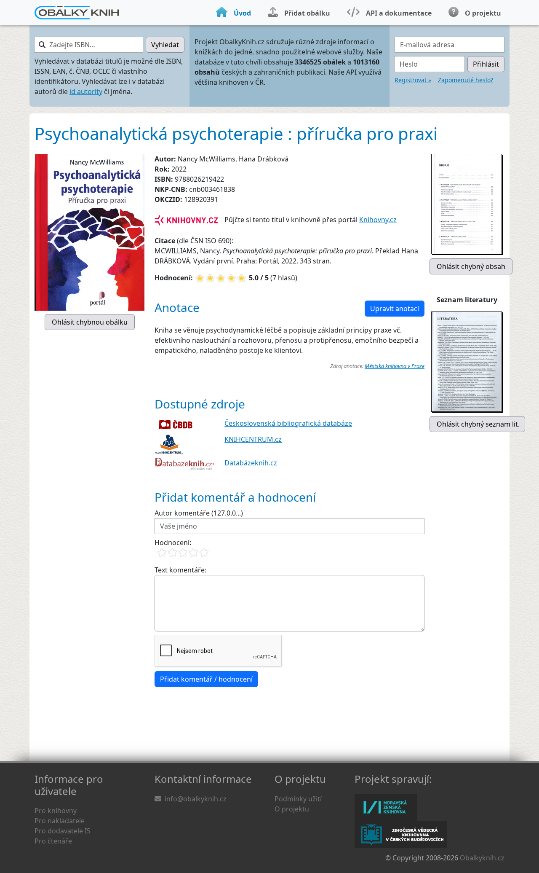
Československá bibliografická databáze (288, 423)
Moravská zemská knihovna (386, 807)
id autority (85, 91)
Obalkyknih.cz (482, 857)
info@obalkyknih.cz (196, 798)
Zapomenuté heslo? (465, 80)
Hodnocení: (173, 542)
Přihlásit (486, 64)
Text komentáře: (180, 570)
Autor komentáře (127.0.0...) (199, 513)
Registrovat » (413, 80)
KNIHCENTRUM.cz (253, 439)
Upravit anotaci (394, 308)
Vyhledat (165, 44)
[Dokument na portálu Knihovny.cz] (186, 219)
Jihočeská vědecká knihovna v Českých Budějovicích (401, 834)
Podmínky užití (298, 798)
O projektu (292, 809)
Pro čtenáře (53, 841)
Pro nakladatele (60, 820)
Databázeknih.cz (250, 462)
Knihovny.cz (378, 219)
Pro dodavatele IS (63, 830)
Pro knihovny (56, 810)
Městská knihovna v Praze (394, 366)
